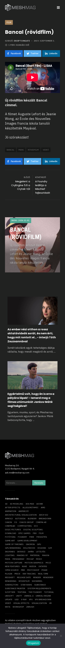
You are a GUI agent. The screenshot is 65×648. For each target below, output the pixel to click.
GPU (39, 544)
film (41, 533)
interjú (21, 551)
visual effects (21, 603)
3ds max (30, 504)
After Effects (12, 507)
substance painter (15, 588)
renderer (48, 577)
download (10, 533)
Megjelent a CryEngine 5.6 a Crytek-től (20, 185)
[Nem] (60, 635)
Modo (39, 559)
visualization (39, 603)
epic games (24, 533)
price (17, 573)
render (37, 577)
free (31, 537)
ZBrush (30, 607)
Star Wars (26, 584)
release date (24, 577)
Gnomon (30, 544)
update (8, 599)
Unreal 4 (28, 595)
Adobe (39, 504)
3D (6, 504)
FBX (34, 533)
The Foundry (35, 592)
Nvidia (32, 566)
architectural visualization (21, 515)
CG (15, 522)
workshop (18, 607)
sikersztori (11, 584)
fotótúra (10, 537)
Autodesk (20, 518)
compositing (25, 526)
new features (12, 566)
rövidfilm (33, 149)
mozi (48, 562)
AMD (43, 507)
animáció (23, 511)
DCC (36, 526)
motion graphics (34, 562)
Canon (8, 522)
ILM (50, 548)
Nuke (24, 566)
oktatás (42, 566)
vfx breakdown (43, 599)
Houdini (42, 548)
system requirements (39, 588)
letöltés (40, 551)
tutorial (49, 592)
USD (17, 599)
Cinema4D (10, 526)
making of (22, 555)
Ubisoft (9, 595)
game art (10, 540)
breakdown (45, 518)
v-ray (24, 599)
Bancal (10, 149)
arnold (9, 518)
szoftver (10, 592)
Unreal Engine (43, 595)
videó (46, 149)
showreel (37, 581)
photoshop (33, 570)
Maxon (45, 555)
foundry (22, 537)
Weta (7, 607)
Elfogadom (33, 643)
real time (43, 573)
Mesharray (18, 559)
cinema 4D (41, 522)
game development (27, 540)
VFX (30, 599)
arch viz (43, 515)
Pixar (44, 570)
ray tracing (29, 573)
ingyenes (10, 551)
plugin (8, 573)
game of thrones (14, 544)
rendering (10, 581)
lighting (9, 555)
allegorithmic (30, 507)
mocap (30, 559)
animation (10, 511)
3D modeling (16, 504)
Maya (21, 149)
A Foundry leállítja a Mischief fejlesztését (42, 187)
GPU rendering (13, 548)
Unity (19, 595)
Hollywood (29, 548)
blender (32, 518)
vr (50, 603)
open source (12, 570)
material (35, 555)
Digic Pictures (13, 529)
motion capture (13, 562)
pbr (23, 570)
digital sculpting (33, 529)
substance (40, 584)
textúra (22, 592)
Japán (31, 551)
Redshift (10, 577)
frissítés (41, 537)
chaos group (26, 522)
